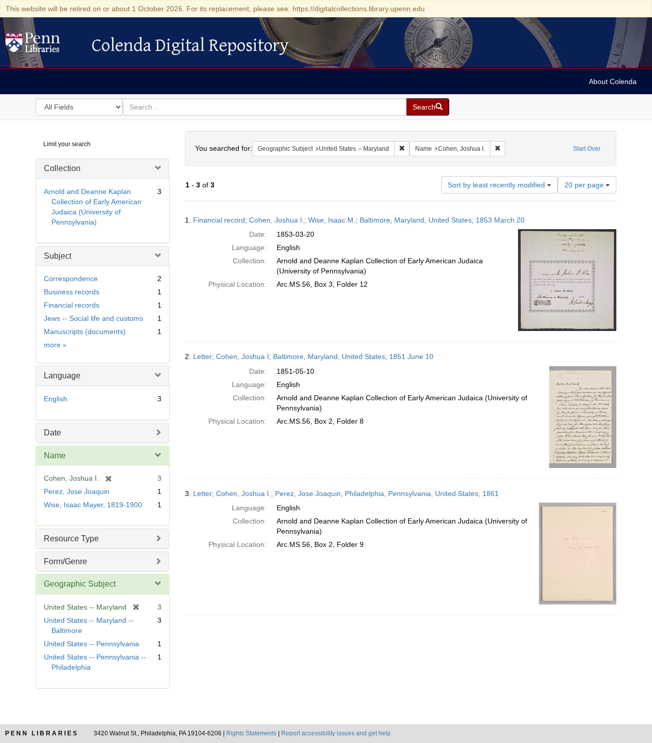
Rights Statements (251, 733)
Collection (62, 168)
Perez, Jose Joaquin (77, 491)
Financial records (71, 305)
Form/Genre (65, 561)
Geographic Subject (80, 584)
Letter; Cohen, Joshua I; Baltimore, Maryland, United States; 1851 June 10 (313, 356)
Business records (71, 292)
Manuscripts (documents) (85, 331)
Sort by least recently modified (497, 185)
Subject (57, 256)
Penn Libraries (41, 733)
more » (55, 345)
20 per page (585, 185)
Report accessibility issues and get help (336, 733)
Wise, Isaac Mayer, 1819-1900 (93, 505)
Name (55, 455)
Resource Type (71, 538)
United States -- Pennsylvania (91, 644)
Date (52, 432)
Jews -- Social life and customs (93, 318)
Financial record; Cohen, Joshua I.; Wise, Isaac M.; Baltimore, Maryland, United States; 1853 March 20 (359, 220)
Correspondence (71, 278)
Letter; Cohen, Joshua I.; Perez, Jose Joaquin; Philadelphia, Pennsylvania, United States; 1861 (346, 493)
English (55, 399)
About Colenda (613, 81)
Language (62, 375)
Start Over (587, 148)
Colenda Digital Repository (43, 45)
